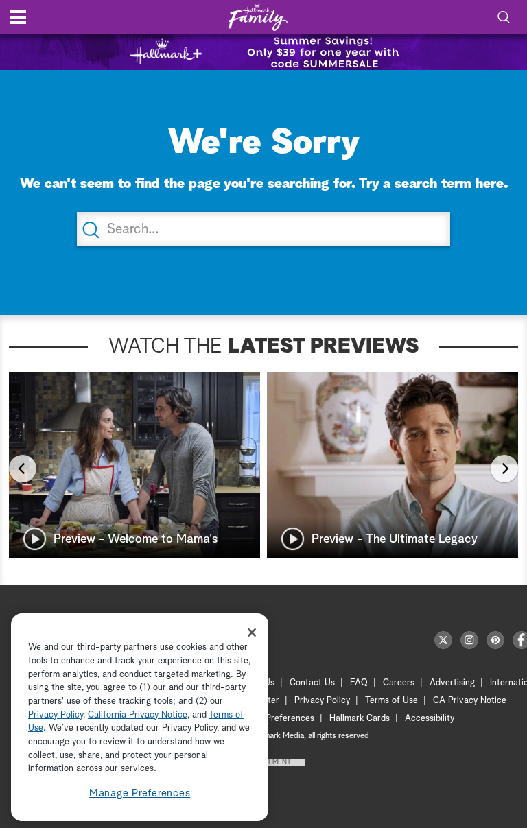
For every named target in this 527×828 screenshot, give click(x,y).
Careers (398, 682)
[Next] (504, 468)
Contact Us (312, 682)
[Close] (252, 632)
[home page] (258, 17)
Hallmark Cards (359, 718)
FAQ (359, 682)
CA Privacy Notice (469, 700)
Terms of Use (391, 700)
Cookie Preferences (275, 718)
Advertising (452, 682)
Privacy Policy (322, 700)
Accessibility (429, 718)
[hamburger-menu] (18, 17)
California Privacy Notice (137, 715)
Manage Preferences (140, 793)
